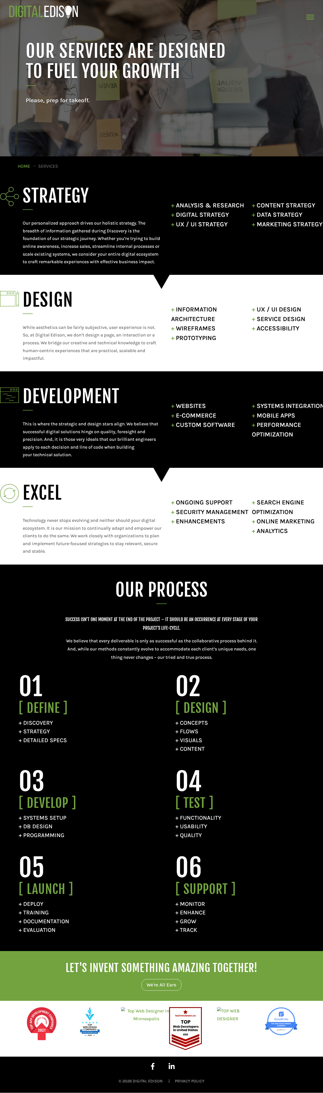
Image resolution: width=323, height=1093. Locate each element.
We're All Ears (161, 985)
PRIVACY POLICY (189, 1081)
